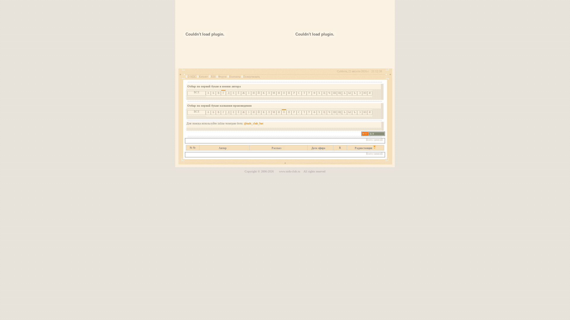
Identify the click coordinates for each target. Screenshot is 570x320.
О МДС (192, 76)
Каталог (203, 76)
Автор (223, 148)
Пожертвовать (251, 76)
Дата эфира (318, 148)
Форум (222, 76)
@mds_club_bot (253, 123)
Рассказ (276, 148)
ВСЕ (197, 92)
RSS (213, 76)
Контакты (234, 76)
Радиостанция (363, 148)
